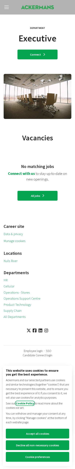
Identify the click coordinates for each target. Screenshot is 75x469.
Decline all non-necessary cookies (37, 445)
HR (6, 280)
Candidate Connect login (37, 355)
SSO (48, 351)
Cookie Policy (25, 403)
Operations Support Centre (22, 298)
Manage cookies (14, 241)
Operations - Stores (17, 292)
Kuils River (10, 261)
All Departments (15, 317)
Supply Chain (12, 310)
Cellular (9, 286)
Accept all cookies (37, 433)
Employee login (33, 351)
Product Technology (17, 304)
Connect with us (21, 173)
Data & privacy (13, 234)
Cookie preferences (37, 457)
